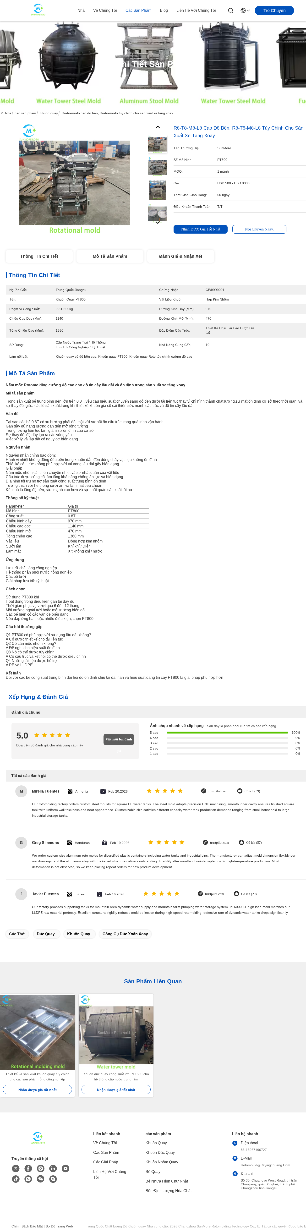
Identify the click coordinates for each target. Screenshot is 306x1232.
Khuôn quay (49, 113)
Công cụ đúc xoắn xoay (125, 934)
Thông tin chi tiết (39, 256)
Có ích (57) (254, 842)
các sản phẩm (138, 10)
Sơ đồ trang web (59, 1226)
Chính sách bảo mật (27, 1226)
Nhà (81, 10)
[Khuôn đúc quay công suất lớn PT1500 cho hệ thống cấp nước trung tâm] (116, 1032)
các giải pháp (105, 1162)
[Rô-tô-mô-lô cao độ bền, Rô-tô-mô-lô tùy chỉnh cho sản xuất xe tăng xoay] (75, 179)
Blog (164, 10)
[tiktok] (15, 1179)
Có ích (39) (252, 791)
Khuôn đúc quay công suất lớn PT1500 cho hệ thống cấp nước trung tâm (116, 1076)
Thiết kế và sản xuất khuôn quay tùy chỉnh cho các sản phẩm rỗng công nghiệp (37, 1076)
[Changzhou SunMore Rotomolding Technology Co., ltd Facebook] (28, 1169)
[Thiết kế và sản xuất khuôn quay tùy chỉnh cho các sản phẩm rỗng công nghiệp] (37, 1032)
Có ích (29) (249, 894)
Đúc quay (46, 934)
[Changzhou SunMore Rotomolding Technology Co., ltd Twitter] (15, 1169)
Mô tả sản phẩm (110, 256)
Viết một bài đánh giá (119, 741)
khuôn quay (78, 934)
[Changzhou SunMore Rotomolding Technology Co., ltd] (38, 10)
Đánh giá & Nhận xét (180, 256)
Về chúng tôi (105, 10)
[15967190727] (53, 1179)
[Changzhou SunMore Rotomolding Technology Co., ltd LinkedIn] (53, 1169)
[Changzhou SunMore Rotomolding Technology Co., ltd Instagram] (40, 1169)
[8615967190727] (28, 1179)
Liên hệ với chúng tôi (196, 10)
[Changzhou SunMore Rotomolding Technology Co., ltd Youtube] (65, 1169)
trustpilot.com (217, 791)
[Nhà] (37, 1145)
